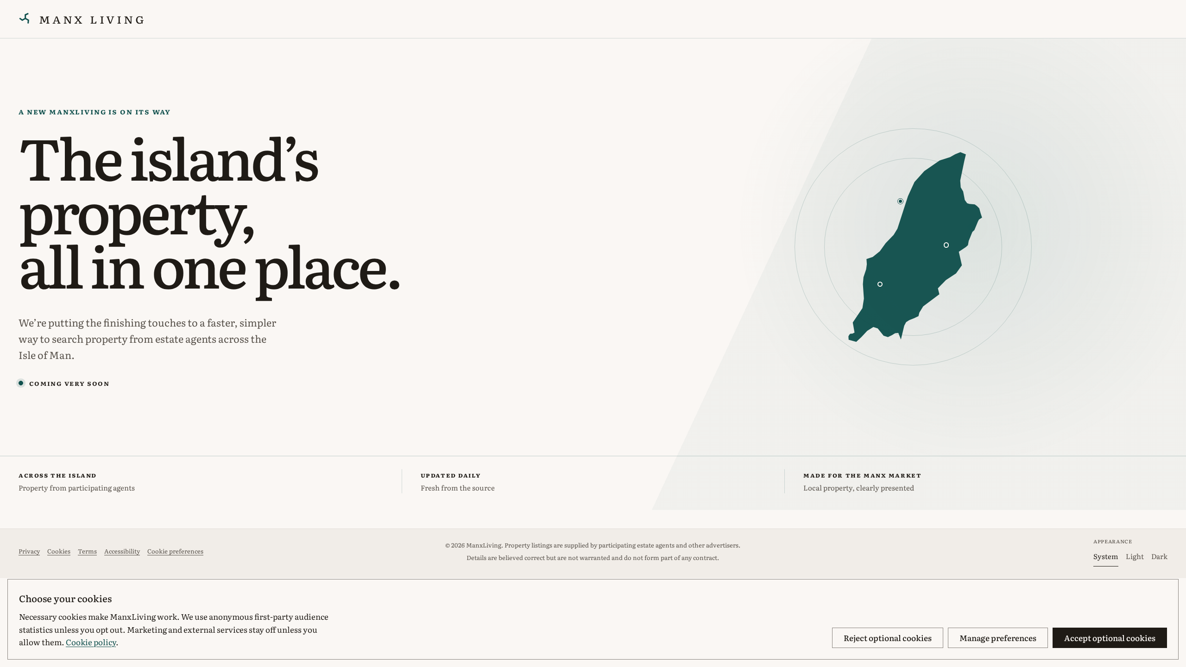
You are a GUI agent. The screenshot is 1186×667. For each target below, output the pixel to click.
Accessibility (122, 551)
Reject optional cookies (888, 637)
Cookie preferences (175, 551)
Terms (87, 551)
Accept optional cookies (1109, 637)
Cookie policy (91, 642)
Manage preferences (997, 637)
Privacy (29, 551)
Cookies (58, 551)
